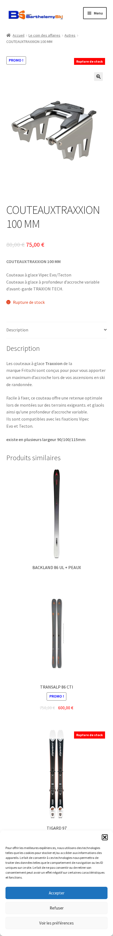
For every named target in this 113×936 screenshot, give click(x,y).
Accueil (18, 35)
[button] (105, 837)
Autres (69, 35)
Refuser (57, 908)
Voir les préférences (56, 923)
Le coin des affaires (44, 35)
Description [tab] (17, 330)
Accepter (56, 893)
